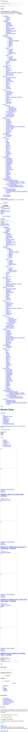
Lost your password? (5, 11)
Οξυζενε (8, 86)
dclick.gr (2, 722)
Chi (7, 140)
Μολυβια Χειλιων (13, 59)
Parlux (7, 149)
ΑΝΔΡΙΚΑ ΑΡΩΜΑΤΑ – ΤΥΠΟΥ (16, 181)
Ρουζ (10, 46)
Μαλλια (5, 76)
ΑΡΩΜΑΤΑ (6, 16)
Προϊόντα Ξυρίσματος (11, 33)
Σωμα (4, 89)
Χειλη (7, 55)
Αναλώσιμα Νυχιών (10, 115)
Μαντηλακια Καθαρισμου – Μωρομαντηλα (15, 126)
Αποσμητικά (8, 29)
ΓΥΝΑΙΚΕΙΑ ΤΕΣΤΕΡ (11, 190)
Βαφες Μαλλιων (9, 26)
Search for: (3, 13)
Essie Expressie (12, 109)
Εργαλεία (8, 87)
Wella (7, 155)
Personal (8, 151)
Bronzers (11, 39)
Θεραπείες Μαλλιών (10, 28)
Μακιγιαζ (5, 35)
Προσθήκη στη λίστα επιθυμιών (7, 489)
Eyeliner (10, 50)
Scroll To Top (3, 725)
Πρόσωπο (8, 37)
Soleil (7, 175)
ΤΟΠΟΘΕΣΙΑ (6, 208)
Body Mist (8, 91)
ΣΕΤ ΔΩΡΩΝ (6, 133)
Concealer (11, 49)
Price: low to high (7, 445)
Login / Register (6, 196)
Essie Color (11, 106)
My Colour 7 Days (13, 110)
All (4, 415)
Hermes (7, 681)
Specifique (8, 176)
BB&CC (11, 38)
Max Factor (8, 146)
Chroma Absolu (9, 160)
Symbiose (8, 178)
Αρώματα (8, 119)
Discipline (8, 165)
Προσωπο (5, 66)
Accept (2, 730)
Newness (5, 443)
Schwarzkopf (9, 153)
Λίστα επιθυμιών (7, 195)
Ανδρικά (8, 18)
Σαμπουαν (8, 22)
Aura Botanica (9, 158)
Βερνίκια (8, 105)
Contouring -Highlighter (14, 40)
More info (6, 730)
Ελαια (7, 98)
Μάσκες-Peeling (9, 73)
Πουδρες (11, 45)
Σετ (6, 64)
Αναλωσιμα (8, 88)
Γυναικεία (8, 17)
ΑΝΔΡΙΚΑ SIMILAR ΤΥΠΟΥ (15, 185)
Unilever (8, 154)
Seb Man (8, 152)
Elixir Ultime (9, 167)
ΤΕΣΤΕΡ (5, 187)
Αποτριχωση (8, 99)
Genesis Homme (9, 169)
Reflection (8, 173)
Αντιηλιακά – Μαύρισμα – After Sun (14, 72)
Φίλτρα (2, 434)
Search (20, 13)
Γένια (7, 34)
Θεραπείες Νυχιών (10, 114)
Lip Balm (8, 124)
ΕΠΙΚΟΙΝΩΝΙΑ (7, 211)
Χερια (7, 95)
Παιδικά (8, 19)
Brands (4, 137)
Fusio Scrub (8, 168)
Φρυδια (7, 62)
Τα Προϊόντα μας (7, 703)
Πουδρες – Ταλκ (9, 129)
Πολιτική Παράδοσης (8, 700)
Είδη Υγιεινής (9, 102)
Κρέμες (7, 68)
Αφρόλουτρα (9, 24)
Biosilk (7, 138)
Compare (2, 490)
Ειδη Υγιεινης (9, 131)
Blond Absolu (9, 159)
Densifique (8, 164)
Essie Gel (11, 113)
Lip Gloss (11, 56)
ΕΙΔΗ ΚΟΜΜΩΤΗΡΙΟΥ (8, 423)
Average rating (6, 442)
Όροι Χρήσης (6, 698)
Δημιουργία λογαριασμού (14, 12)
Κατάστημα (9, 426)
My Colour (8, 148)
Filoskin (7, 142)
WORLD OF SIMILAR (11, 184)
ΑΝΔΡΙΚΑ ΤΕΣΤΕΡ (10, 189)
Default (4, 440)
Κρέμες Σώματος (9, 92)
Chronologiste (9, 162)
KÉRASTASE (6, 157)
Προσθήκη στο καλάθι (5, 499)
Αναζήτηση (3, 661)
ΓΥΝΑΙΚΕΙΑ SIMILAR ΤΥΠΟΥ (16, 186)
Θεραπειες (8, 83)
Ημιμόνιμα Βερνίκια (10, 111)
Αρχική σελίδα (4, 426)
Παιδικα (5, 117)
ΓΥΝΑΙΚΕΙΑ (9, 135)
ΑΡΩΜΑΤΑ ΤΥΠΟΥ (8, 179)
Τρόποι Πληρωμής (7, 699)
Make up (11, 41)
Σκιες (10, 54)
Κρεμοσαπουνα (9, 125)
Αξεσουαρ (8, 65)
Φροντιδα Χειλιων (13, 60)
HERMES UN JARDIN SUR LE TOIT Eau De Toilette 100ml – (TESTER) (14, 600)
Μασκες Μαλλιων (10, 81)
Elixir (7, 141)
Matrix (7, 147)
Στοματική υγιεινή (10, 127)
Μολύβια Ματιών (12, 52)
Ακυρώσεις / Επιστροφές (8, 701)
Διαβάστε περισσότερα (5, 658)
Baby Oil (8, 132)
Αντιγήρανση (9, 70)
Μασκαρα (11, 51)
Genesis (7, 170)
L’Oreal (7, 143)
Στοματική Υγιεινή (10, 75)
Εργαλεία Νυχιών (10, 116)
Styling (7, 27)
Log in (2, 8)
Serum (7, 71)
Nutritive (8, 171)
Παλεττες (8, 61)
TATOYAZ (8, 103)
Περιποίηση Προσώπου (11, 30)
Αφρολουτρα (9, 93)
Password (3, 6)
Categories (3, 412)
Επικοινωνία (6, 704)
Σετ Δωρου (8, 130)
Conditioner (8, 23)
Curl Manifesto (9, 163)
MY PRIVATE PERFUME (12, 180)
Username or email (5, 3)
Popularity (5, 441)
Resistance (8, 174)
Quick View (3, 491)
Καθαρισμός (8, 67)
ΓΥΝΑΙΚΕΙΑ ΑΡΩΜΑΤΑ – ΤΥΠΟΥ (17, 182)
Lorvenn (8, 144)
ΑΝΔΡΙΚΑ (5, 21)
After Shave (8, 32)
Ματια (7, 48)
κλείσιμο (6, 1)
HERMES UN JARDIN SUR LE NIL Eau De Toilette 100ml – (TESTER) (13, 547)
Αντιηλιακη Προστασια (11, 77)
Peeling (7, 100)
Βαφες (7, 84)
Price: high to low (7, 446)
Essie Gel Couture (13, 108)
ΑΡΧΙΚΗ (5, 202)
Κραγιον (10, 57)
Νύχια (4, 104)
